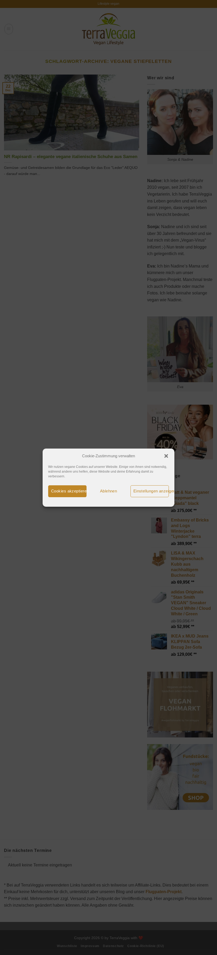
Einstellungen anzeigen (151, 491)
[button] (166, 456)
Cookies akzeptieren (69, 491)
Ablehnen (108, 491)
